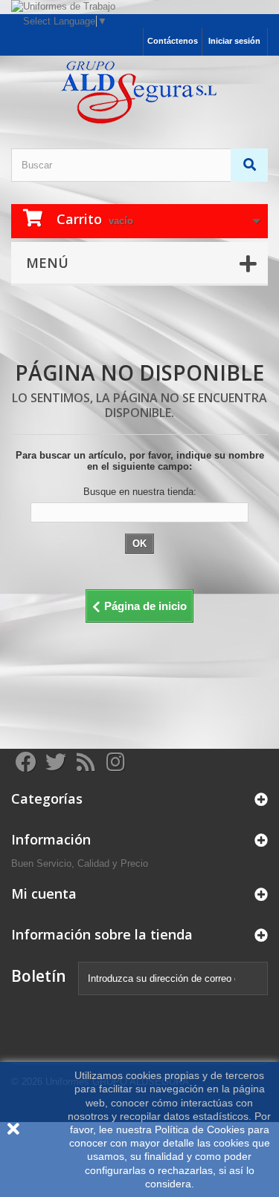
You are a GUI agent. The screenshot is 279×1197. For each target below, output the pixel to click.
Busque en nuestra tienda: (139, 491)
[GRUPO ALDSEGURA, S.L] (139, 92)
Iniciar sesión (234, 40)
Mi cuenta (44, 893)
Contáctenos (172, 40)
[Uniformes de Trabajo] (139, 7)
